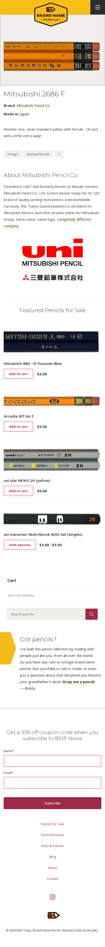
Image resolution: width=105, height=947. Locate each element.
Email (8, 773)
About (52, 867)
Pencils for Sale (52, 824)
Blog (52, 857)
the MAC (92, 930)
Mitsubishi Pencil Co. (33, 105)
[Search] (91, 614)
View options (20, 545)
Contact (52, 878)
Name (9, 751)
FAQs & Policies (52, 846)
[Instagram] (52, 897)
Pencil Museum (52, 835)
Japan (24, 113)
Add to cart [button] (18, 374)
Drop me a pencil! (78, 681)
